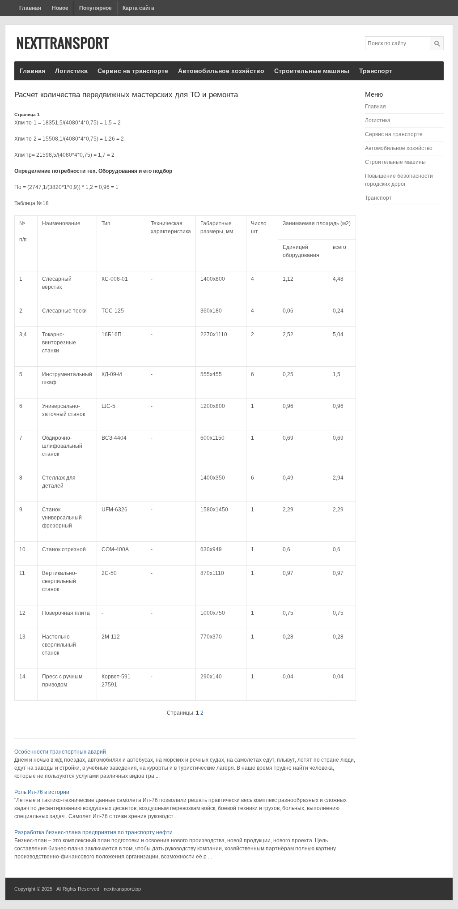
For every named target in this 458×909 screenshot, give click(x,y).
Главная (30, 8)
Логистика (71, 70)
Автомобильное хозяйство (221, 70)
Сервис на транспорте (133, 70)
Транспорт (375, 70)
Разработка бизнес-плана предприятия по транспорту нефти (93, 832)
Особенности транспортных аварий (60, 752)
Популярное (95, 8)
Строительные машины (311, 70)
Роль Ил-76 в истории (41, 792)
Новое (60, 8)
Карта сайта (138, 8)
